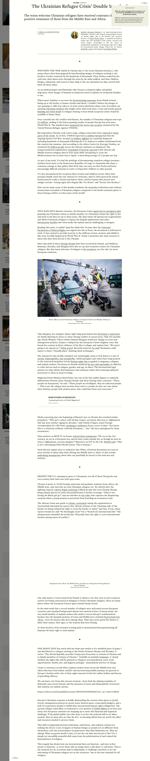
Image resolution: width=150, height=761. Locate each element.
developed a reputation (109, 333)
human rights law (79, 361)
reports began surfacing (65, 489)
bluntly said (109, 441)
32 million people (56, 146)
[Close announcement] (111, 5)
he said (95, 348)
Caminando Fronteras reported (83, 149)
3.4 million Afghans (79, 138)
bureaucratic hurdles (47, 222)
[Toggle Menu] (144, 3)
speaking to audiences (76, 425)
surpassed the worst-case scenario (86, 125)
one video (85, 495)
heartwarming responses (84, 100)
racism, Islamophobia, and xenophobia (56, 358)
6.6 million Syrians (93, 135)
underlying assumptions (49, 455)
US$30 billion (100, 708)
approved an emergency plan (107, 211)
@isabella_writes (87, 49)
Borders (83, 3)
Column (76, 3)
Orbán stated (66, 348)
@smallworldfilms (110, 49)
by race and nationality (98, 364)
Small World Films (96, 38)
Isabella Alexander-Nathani (49, 32)
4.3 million (43, 122)
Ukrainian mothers (55, 108)
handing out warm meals (49, 111)
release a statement (77, 503)
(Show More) (53, 403)
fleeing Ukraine (68, 243)
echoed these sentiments (85, 436)
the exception (89, 249)
